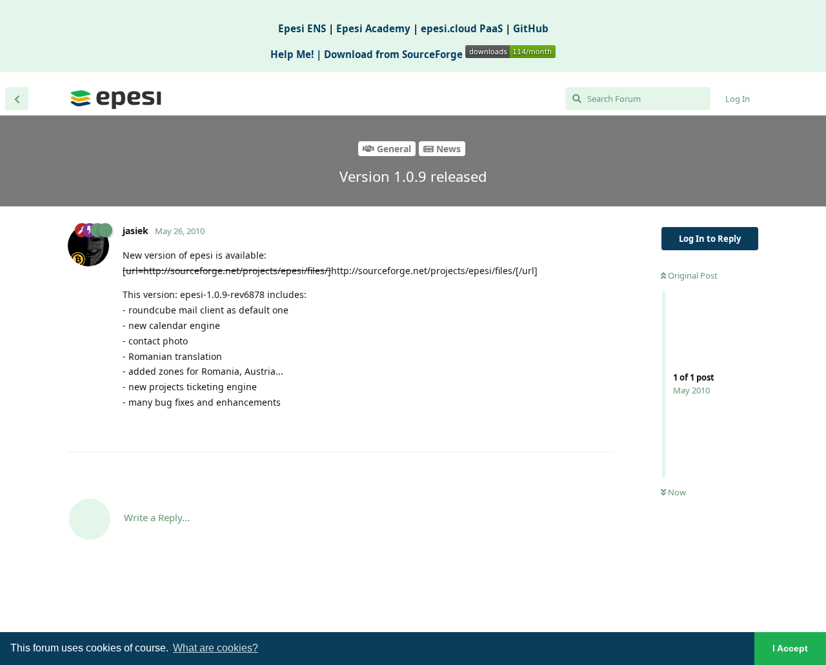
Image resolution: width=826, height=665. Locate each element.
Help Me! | (297, 54)
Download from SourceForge (394, 54)
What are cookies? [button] (215, 647)
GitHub (531, 28)
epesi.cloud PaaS (462, 28)
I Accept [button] (790, 648)
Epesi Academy (373, 28)
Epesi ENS (302, 28)
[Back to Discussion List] (16, 98)
